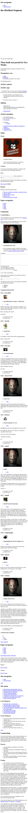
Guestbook (13, 695)
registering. (18, 801)
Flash (4, 206)
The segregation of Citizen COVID (11, 705)
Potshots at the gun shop (8, 194)
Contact (12, 697)
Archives (10, 694)
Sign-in (9, 698)
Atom (6, 667)
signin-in (12, 801)
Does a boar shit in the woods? (10, 197)
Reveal (8, 184)
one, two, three (6, 193)
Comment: (3, 253)
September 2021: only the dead (10, 704)
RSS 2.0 (3, 667)
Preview (5, 285)
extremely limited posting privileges (16, 251)
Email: (15, 270)
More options (4, 184)
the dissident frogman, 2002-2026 (8, 655)
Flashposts (10, 691)
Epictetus (25, 91)
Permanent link (6, 111)
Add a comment (4, 641)
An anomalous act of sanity (9, 711)
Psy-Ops (9, 693)
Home (4, 203)
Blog (4, 204)
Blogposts (13, 690)
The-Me (8, 123)
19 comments (6, 119)
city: (2, 177)
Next (4, 638)
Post (5, 287)
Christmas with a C (7, 129)
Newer (5, 208)
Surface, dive (6, 196)
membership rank (4, 801)
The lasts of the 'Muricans (9, 713)
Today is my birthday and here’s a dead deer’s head (15, 192)
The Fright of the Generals (9, 710)
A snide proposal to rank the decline (11, 706)
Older (4, 207)
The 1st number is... (18, 176)
